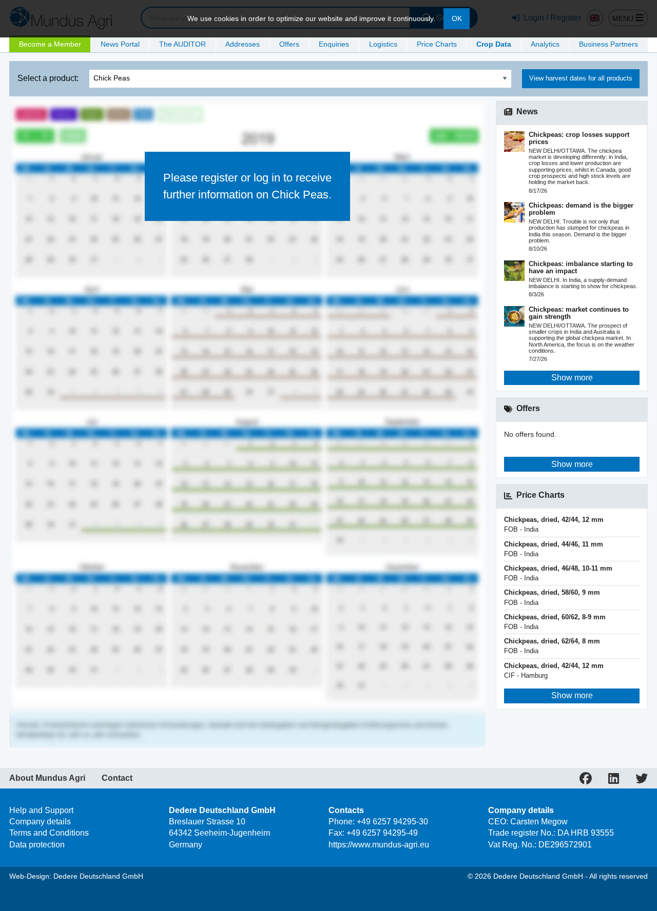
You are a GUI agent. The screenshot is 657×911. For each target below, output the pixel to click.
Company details (40, 821)
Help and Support (41, 810)
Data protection (37, 844)
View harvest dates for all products (580, 78)
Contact (117, 778)
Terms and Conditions (49, 832)
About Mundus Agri (47, 778)
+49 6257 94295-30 (392, 821)
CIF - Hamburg (554, 670)
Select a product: (48, 78)
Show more (572, 377)
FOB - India (554, 524)
